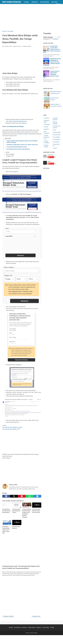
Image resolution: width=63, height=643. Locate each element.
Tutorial (26, 2)
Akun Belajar (47, 124)
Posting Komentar (26, 46)
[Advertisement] (32, 17)
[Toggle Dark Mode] (57, 4)
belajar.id (24, 123)
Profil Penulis (17, 627)
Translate (55, 39)
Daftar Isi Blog (31, 627)
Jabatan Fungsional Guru (46, 137)
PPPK (54, 130)
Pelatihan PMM (56, 132)
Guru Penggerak (8, 6)
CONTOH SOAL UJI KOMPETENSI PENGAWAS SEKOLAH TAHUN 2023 (51, 74)
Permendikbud (56, 137)
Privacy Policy (45, 627)
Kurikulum (35, 2)
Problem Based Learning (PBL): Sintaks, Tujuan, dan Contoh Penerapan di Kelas (51, 49)
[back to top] (59, 639)
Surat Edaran (56, 141)
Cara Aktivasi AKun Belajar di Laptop (12, 427)
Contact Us (24, 627)
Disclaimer (38, 627)
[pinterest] (22, 496)
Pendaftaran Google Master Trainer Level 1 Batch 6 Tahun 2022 (22, 144)
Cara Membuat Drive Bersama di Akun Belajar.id (18, 149)
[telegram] (37, 496)
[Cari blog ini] (60, 4)
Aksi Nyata (46, 118)
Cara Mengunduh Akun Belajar (15, 126)
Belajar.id (54, 2)
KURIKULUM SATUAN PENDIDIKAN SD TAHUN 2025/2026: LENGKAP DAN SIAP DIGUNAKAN (51, 62)
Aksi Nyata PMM (44, 2)
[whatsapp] (29, 496)
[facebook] (6, 496)
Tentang (52, 627)
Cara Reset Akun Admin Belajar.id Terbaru (17, 146)
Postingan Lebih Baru (8, 616)
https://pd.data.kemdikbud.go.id (17, 121)
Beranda (11, 627)
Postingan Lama (36, 616)
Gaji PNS (46, 126)
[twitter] (14, 496)
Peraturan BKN (56, 134)
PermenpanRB (56, 139)
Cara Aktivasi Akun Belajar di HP (11, 429)
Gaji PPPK (46, 129)
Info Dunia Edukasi (11, 2)
